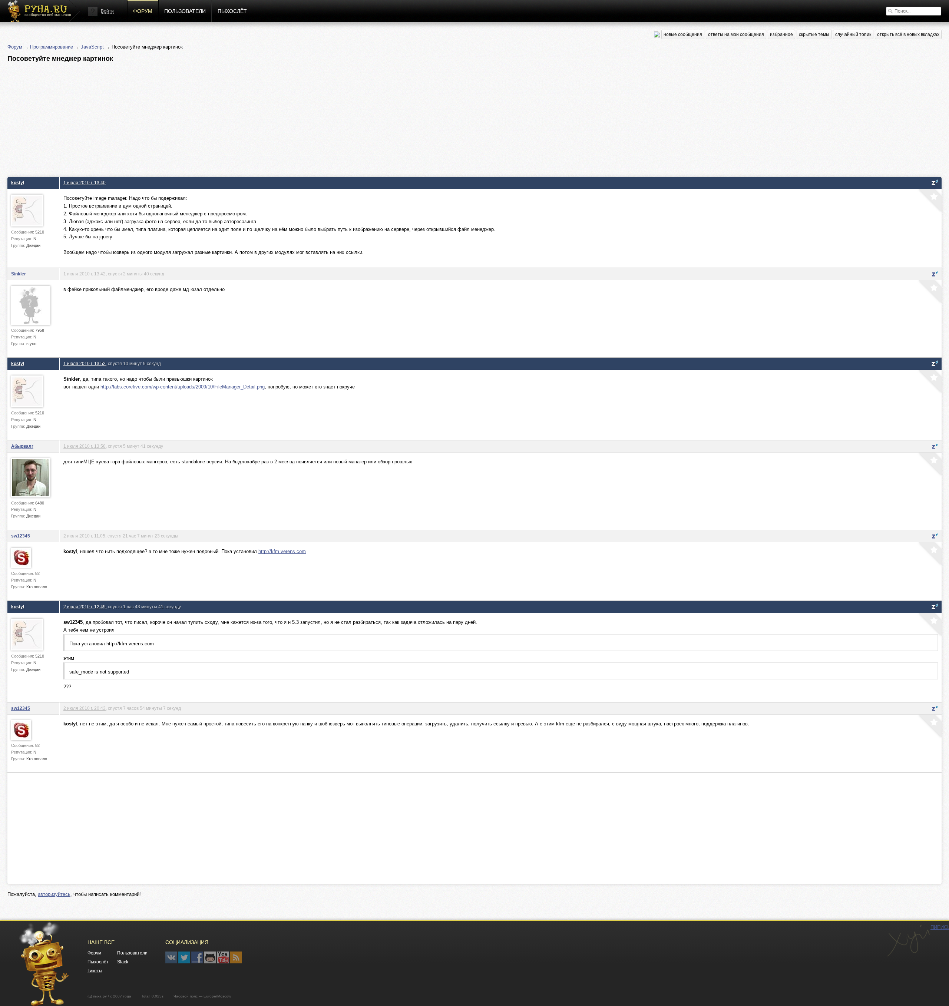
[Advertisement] (229, 117)
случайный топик (853, 34)
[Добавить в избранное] (929, 201)
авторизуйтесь (54, 894)
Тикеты (94, 970)
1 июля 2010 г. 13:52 (84, 363)
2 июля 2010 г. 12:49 (84, 606)
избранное (781, 34)
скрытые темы (814, 34)
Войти (107, 11)
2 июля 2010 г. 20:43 (84, 708)
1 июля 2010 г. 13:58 (84, 446)
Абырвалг (22, 446)
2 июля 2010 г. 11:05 (84, 535)
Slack (122, 961)
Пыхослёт (232, 11)
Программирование (51, 47)
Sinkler (18, 273)
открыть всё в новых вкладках (908, 34)
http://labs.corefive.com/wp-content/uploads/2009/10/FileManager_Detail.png (182, 387)
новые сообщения (683, 34)
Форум (142, 11)
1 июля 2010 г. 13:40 (84, 182)
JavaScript (92, 47)
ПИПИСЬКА (908, 940)
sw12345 (20, 535)
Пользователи (185, 11)
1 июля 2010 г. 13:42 (84, 273)
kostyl (17, 182)
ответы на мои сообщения (736, 34)
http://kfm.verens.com (282, 551)
